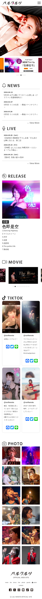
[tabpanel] (21, 65)
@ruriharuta (9, 335)
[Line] (16, 347)
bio (11, 582)
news (6, 582)
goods (28, 582)
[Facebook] (8, 347)
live (19, 582)
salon (35, 582)
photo (23, 582)
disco (15, 582)
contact (21, 585)
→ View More (33, 123)
